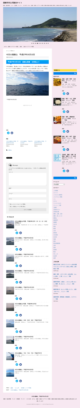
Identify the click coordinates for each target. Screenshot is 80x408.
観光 (54, 251)
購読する (57, 70)
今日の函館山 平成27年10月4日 (24, 238)
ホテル (55, 201)
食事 (54, 258)
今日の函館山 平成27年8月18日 (24, 254)
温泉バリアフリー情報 (29, 46)
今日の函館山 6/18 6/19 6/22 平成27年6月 (28, 320)
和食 (54, 226)
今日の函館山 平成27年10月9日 (24, 336)
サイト (10, 199)
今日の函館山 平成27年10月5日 (24, 369)
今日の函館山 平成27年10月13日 (19, 390)
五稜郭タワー (56, 209)
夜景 (54, 228)
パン (54, 199)
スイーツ (55, 192)
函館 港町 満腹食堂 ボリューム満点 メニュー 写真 (69, 118)
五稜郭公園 (56, 211)
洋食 (54, 245)
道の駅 (55, 256)
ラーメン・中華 (57, 205)
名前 (10, 188)
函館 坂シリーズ (57, 215)
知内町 (55, 249)
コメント (11, 172)
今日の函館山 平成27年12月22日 (24, 270)
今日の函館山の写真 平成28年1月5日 (25, 303)
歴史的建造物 (56, 243)
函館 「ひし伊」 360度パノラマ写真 (21, 388)
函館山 (10, 150)
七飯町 (55, 207)
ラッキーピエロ (57, 203)
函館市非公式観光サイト (12, 3)
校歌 (21, 46)
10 (48, 43)
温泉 (54, 247)
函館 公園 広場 (57, 213)
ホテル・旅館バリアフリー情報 (11, 46)
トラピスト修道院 (57, 194)
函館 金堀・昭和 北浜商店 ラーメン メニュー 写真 (69, 80)
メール (11, 193)
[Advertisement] (27, 116)
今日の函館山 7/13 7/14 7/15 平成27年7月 (28, 353)
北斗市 (55, 224)
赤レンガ (55, 253)
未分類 (55, 237)
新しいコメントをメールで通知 (17, 204)
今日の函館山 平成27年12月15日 (24, 287)
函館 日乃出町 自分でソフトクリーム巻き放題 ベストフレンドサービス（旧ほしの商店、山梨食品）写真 (65, 266)
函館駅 (55, 222)
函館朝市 (55, 220)
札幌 (54, 239)
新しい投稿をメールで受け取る (17, 206)
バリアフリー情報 (57, 196)
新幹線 (55, 232)
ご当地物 (55, 190)
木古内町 (55, 234)
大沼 (54, 230)
